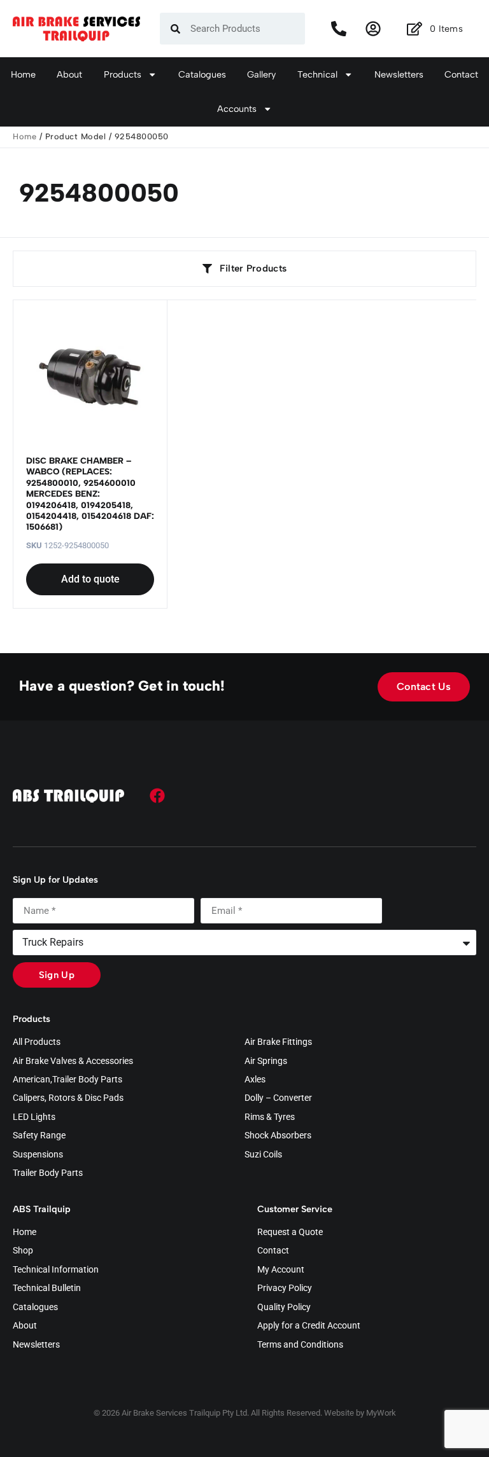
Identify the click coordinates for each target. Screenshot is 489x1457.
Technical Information (56, 1270)
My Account (280, 1270)
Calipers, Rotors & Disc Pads (68, 1098)
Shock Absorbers (277, 1135)
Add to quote (90, 579)
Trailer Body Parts (48, 1173)
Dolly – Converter (278, 1098)
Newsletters (398, 74)
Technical (317, 74)
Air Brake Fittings (278, 1042)
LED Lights (34, 1117)
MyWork (381, 1413)
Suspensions (38, 1154)
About (69, 74)
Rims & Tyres (269, 1117)
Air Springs (265, 1061)
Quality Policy (284, 1307)
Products (122, 74)
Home (23, 74)
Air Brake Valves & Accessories (73, 1061)
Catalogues (202, 74)
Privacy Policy (284, 1288)
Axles (255, 1079)
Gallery (261, 74)
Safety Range (39, 1135)
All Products (36, 1042)
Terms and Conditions (300, 1345)
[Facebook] (157, 795)
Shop (23, 1250)
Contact (461, 74)
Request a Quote (290, 1232)
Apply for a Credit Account (308, 1326)
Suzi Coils (263, 1154)
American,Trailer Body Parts (67, 1079)
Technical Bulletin (47, 1288)
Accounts (237, 108)
